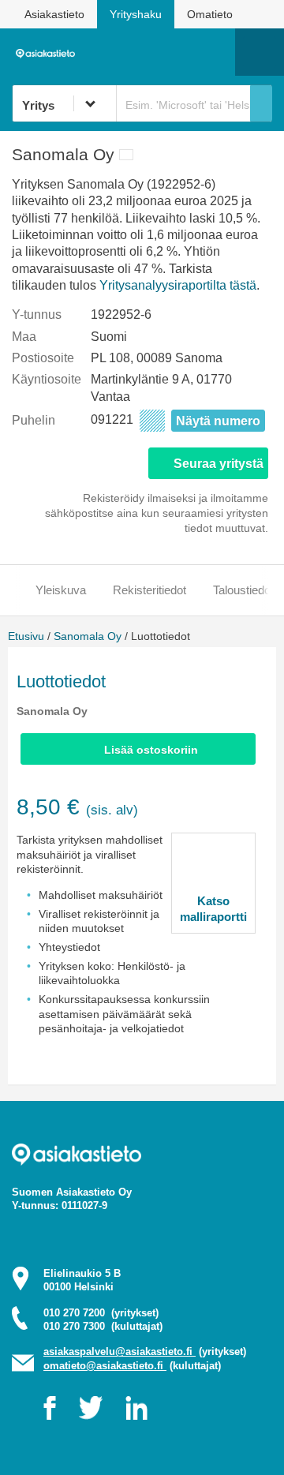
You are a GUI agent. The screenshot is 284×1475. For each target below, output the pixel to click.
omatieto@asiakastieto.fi (104, 1366)
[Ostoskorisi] (142, 52)
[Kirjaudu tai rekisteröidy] (215, 52)
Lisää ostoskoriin (151, 749)
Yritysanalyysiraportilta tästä (177, 285)
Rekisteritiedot (149, 590)
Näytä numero (218, 421)
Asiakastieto (54, 14)
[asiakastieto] (48, 52)
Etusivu (26, 636)
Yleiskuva (61, 590)
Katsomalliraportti (213, 908)
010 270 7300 (103, 1326)
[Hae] (261, 103)
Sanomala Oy (87, 636)
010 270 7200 (101, 1313)
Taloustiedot (243, 590)
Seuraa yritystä (218, 463)
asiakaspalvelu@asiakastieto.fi (119, 1351)
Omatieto (210, 14)
